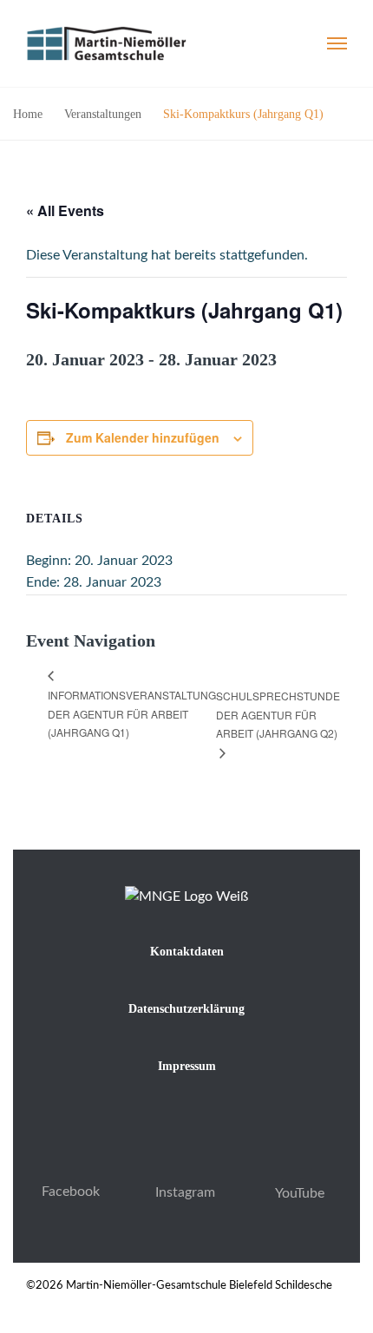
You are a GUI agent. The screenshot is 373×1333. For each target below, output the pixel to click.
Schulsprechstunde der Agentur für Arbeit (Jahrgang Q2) (278, 714)
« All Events (65, 210)
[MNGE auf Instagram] (185, 1168)
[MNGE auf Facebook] (71, 1167)
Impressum (187, 1066)
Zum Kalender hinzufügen (142, 437)
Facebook (71, 1191)
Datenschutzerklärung (186, 1008)
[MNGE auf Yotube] (300, 1169)
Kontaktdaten (187, 951)
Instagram (185, 1192)
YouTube (299, 1193)
